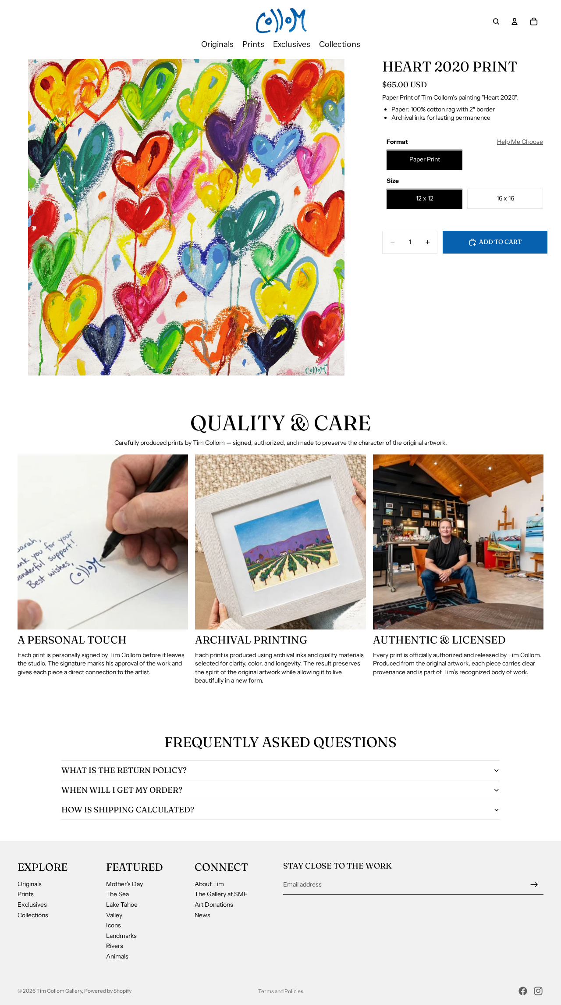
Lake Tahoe (122, 904)
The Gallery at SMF (221, 894)
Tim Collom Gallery (59, 990)
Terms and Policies (280, 991)
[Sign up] (534, 885)
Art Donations (214, 904)
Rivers (114, 946)
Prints (26, 894)
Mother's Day (124, 884)
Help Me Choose (520, 142)
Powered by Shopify (107, 990)
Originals (30, 884)
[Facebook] (523, 991)
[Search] (496, 21)
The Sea (117, 894)
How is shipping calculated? (127, 810)
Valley (114, 915)
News (202, 915)
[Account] (514, 21)
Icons (113, 926)
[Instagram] (538, 991)
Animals (117, 956)
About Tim (209, 884)
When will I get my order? (121, 790)
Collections (33, 915)
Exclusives (32, 904)
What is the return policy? (124, 770)
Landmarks (121, 936)
